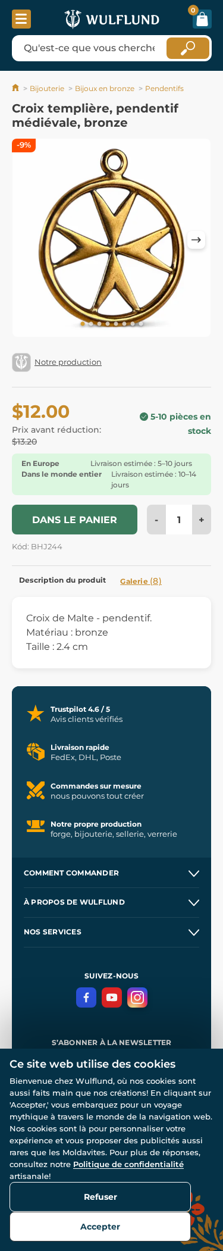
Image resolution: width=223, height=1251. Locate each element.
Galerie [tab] (141, 581)
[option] (111, 240)
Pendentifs (164, 88)
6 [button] (124, 324)
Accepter (100, 1226)
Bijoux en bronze (104, 88)
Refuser (100, 1196)
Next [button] (196, 240)
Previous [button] (27, 240)
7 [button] (132, 324)
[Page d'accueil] (16, 88)
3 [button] (99, 324)
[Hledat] (188, 48)
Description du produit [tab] (62, 580)
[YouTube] (112, 997)
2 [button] (91, 324)
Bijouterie (47, 88)
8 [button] (141, 324)
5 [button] (116, 324)
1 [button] (82, 324)
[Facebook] (86, 997)
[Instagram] (137, 997)
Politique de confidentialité (128, 1164)
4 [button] (107, 324)
